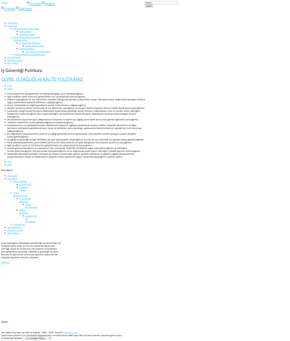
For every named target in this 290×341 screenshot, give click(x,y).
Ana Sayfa (12, 175)
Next (9, 164)
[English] (8, 8)
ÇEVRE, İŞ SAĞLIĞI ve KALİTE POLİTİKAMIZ (42, 79)
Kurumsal (12, 178)
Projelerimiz (19, 224)
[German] (24, 8)
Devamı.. (5, 262)
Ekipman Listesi (23, 189)
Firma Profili (25, 184)
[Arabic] (48, 3)
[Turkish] (34, 3)
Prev (9, 161)
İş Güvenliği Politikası (25, 200)
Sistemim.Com (70, 332)
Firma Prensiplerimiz (20, 194)
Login (4, 2)
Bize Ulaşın (12, 233)
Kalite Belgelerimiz (31, 206)
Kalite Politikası (23, 211)
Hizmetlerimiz (14, 227)
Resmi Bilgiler (20, 181)
